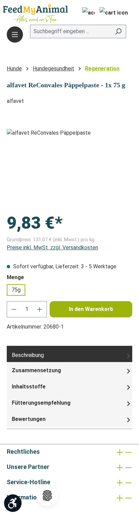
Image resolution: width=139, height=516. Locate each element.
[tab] (69, 354)
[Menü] (15, 34)
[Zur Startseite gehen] (25, 14)
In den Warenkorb (91, 309)
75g (16, 290)
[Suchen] (118, 31)
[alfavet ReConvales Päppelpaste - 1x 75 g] (69, 167)
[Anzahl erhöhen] (40, 309)
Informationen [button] (27, 497)
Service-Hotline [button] (28, 482)
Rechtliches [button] (23, 451)
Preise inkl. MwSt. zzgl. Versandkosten (52, 247)
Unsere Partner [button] (28, 466)
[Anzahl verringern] (14, 309)
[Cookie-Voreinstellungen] (47, 496)
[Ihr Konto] (86, 13)
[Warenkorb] (113, 13)
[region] (69, 167)
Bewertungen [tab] (29, 419)
